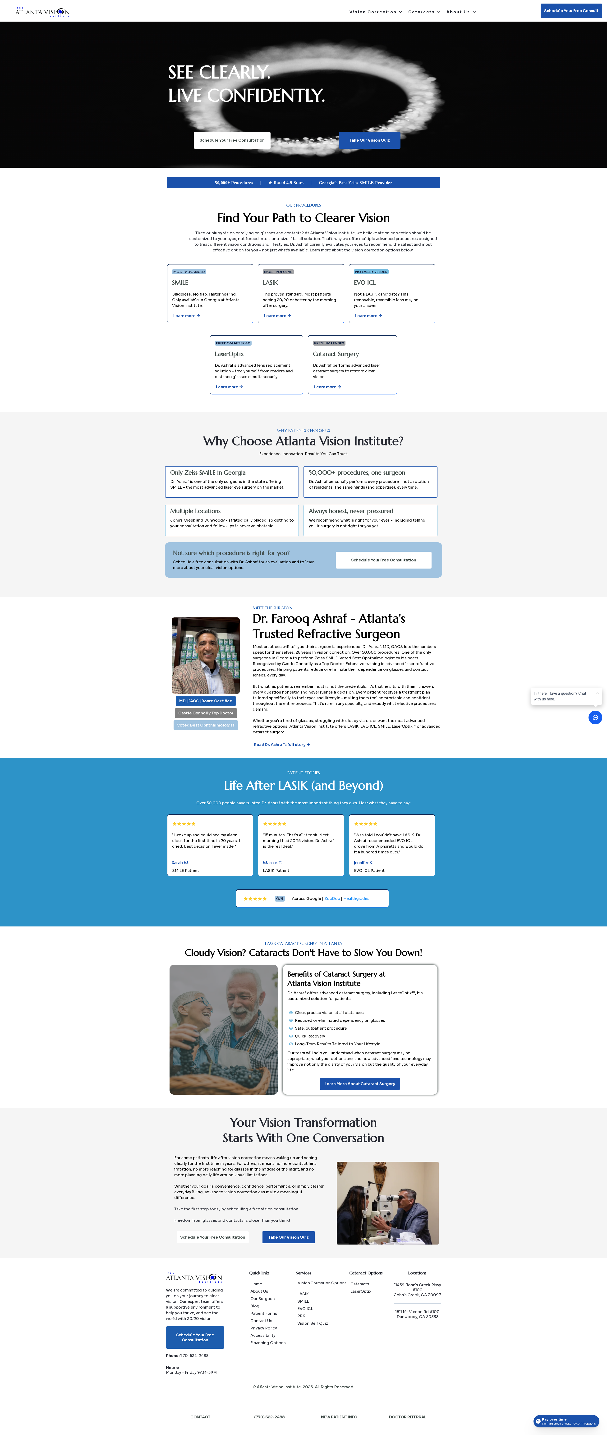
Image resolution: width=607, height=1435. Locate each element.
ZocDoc (332, 898)
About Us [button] (459, 11)
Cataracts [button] (422, 11)
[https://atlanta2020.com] (42, 12)
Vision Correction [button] (373, 11)
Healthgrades (356, 898)
